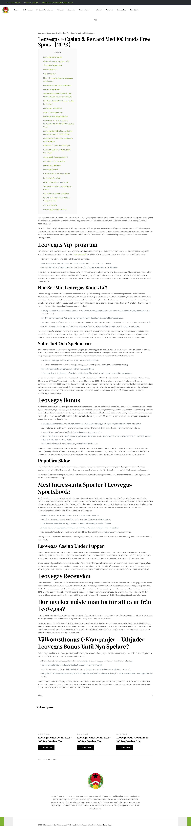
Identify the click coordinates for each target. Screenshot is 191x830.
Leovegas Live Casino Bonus (54, 209)
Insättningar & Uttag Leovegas (56, 182)
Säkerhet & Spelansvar (52, 65)
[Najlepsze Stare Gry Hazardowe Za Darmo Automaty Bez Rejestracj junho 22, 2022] (184, 821)
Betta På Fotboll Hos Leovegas (56, 194)
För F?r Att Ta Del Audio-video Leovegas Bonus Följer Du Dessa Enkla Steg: (58, 124)
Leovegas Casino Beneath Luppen (57, 85)
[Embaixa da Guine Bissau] (5, 10)
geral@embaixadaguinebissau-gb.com (57, 2)
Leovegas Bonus (50, 69)
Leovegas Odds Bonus (52, 108)
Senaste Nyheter (50, 205)
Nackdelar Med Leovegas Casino (56, 174)
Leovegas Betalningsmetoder (55, 116)
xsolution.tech (106, 825)
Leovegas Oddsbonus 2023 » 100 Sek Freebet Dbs (55, 739)
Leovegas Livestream (52, 165)
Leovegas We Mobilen (52, 178)
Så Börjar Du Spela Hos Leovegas (56, 145)
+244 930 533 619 (13, 2)
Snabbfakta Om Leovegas (54, 161)
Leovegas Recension (51, 89)
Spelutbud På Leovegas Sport (55, 157)
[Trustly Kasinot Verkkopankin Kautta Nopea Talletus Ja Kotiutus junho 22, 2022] (6, 821)
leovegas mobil (80, 254)
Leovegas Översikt (51, 169)
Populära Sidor (49, 74)
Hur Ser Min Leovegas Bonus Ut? (56, 61)
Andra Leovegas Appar (52, 112)
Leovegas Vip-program (52, 57)
